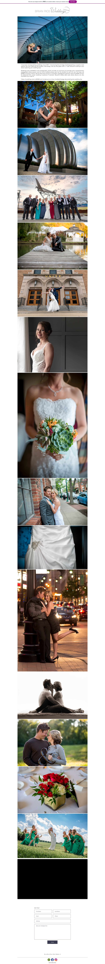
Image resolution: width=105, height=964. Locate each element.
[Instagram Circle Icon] (55, 959)
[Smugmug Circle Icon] (49, 959)
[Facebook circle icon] (52, 959)
